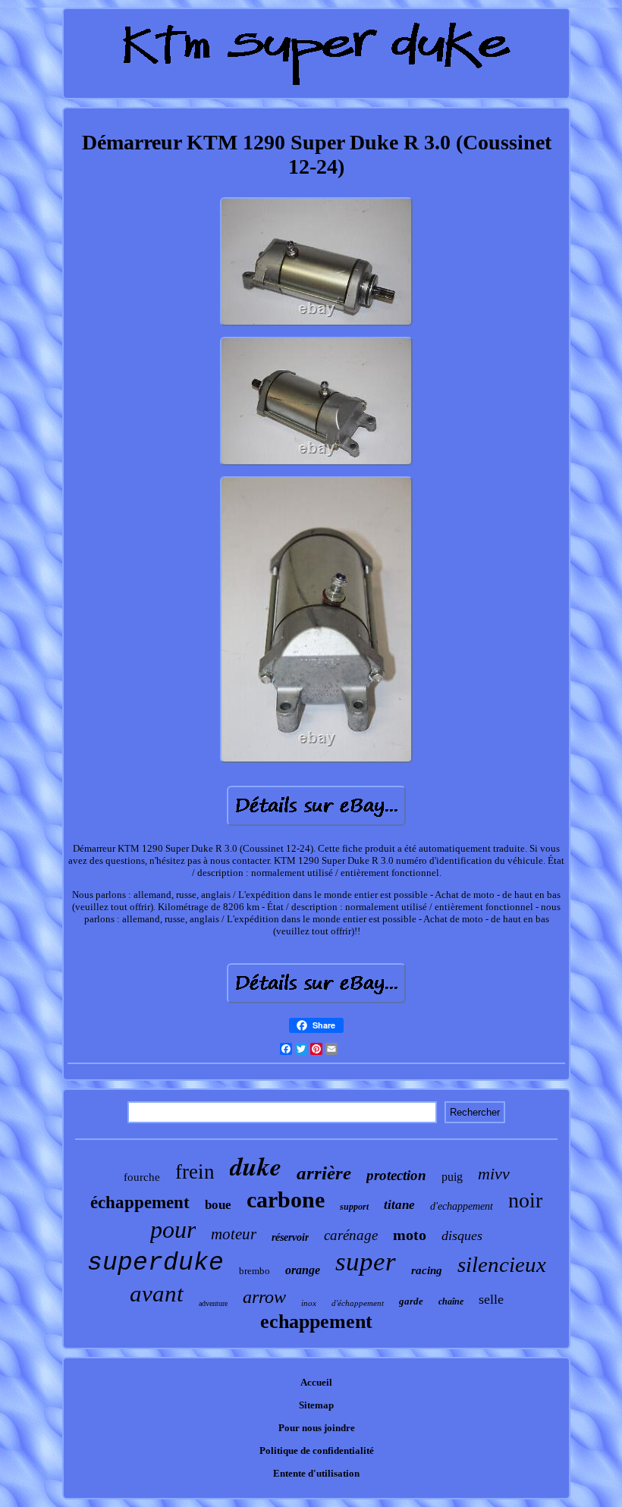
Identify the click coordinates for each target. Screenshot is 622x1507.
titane (399, 1205)
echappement (316, 1322)
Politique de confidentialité (316, 1450)
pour (173, 1229)
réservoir (290, 1237)
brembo (254, 1270)
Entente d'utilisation (316, 1473)
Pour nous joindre (316, 1427)
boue (218, 1205)
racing (426, 1270)
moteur (233, 1234)
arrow (264, 1297)
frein (195, 1171)
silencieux (501, 1264)
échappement (140, 1202)
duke (255, 1166)
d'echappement (461, 1206)
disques (461, 1235)
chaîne (450, 1301)
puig (452, 1176)
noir (525, 1200)
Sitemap (316, 1405)
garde (411, 1301)
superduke (155, 1263)
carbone (286, 1199)
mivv (494, 1173)
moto (409, 1234)
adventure (213, 1303)
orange (302, 1270)
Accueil (316, 1382)
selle (491, 1299)
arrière (324, 1173)
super (365, 1261)
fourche (142, 1177)
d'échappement (357, 1303)
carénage (351, 1235)
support (354, 1206)
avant (157, 1293)
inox (308, 1303)
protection (396, 1175)
